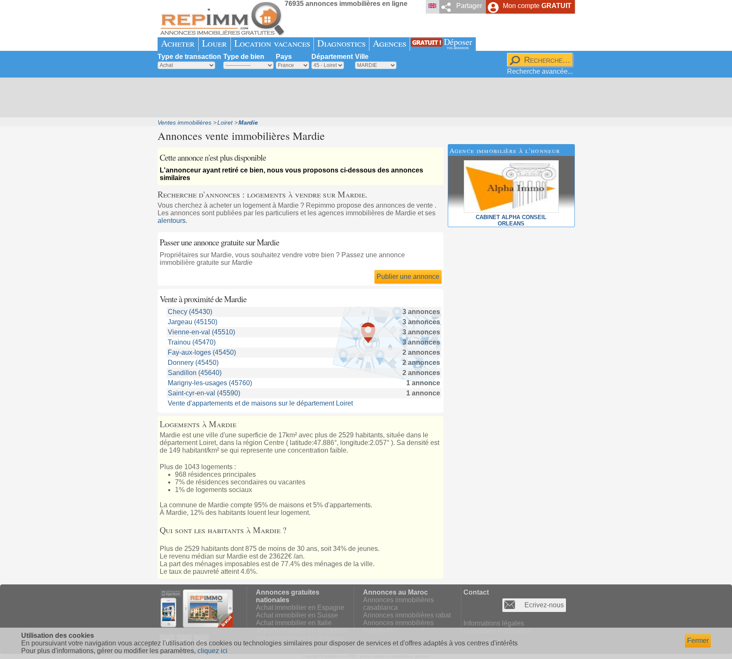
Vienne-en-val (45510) (201, 332)
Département (332, 56)
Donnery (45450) (193, 362)
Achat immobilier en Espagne (300, 607)
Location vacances (272, 43)
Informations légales (493, 623)
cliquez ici (212, 650)
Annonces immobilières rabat (407, 615)
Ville (362, 56)
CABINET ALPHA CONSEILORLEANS (511, 220)
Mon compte (537, 5)
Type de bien (243, 56)
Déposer (458, 43)
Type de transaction (189, 56)
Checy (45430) (190, 311)
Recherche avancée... (540, 71)
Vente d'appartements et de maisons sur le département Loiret (260, 403)
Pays (284, 56)
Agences (389, 43)
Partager (469, 5)
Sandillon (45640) (195, 372)
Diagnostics (341, 43)
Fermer (698, 640)
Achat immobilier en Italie (294, 622)
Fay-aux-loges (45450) (202, 352)
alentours (172, 220)
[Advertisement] (363, 97)
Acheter (178, 43)
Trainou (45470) (192, 342)
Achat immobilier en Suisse (297, 615)
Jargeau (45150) (192, 321)
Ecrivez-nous (544, 605)
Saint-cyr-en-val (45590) (204, 393)
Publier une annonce (408, 276)
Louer (214, 43)
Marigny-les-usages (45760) (210, 383)
